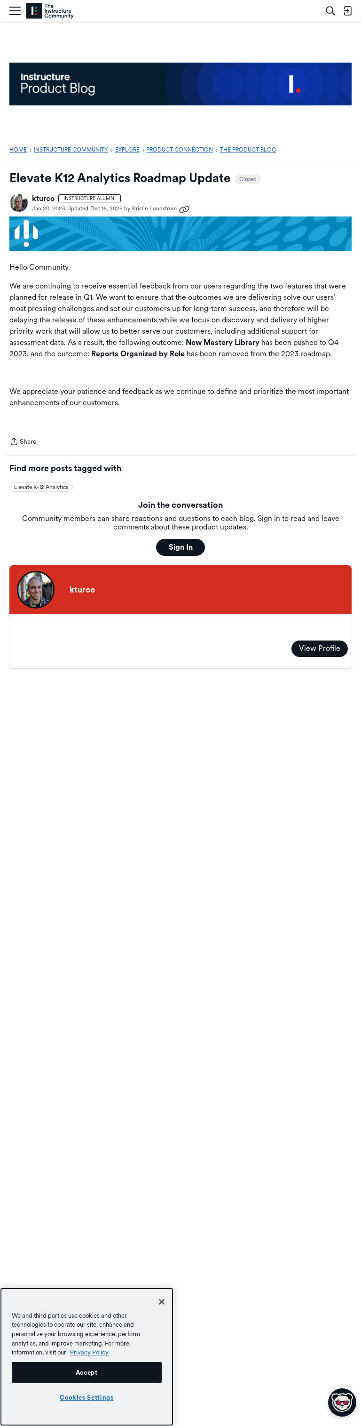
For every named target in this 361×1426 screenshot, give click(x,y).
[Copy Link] (184, 208)
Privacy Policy (89, 1352)
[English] (50, 11)
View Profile (319, 648)
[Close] (161, 1301)
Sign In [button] (181, 547)
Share (23, 442)
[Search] (330, 11)
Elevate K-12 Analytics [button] (41, 487)
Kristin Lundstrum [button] (154, 208)
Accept (87, 1372)
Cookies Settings (87, 1397)
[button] (18, 202)
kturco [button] (43, 198)
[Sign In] (347, 11)
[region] (86, 1357)
